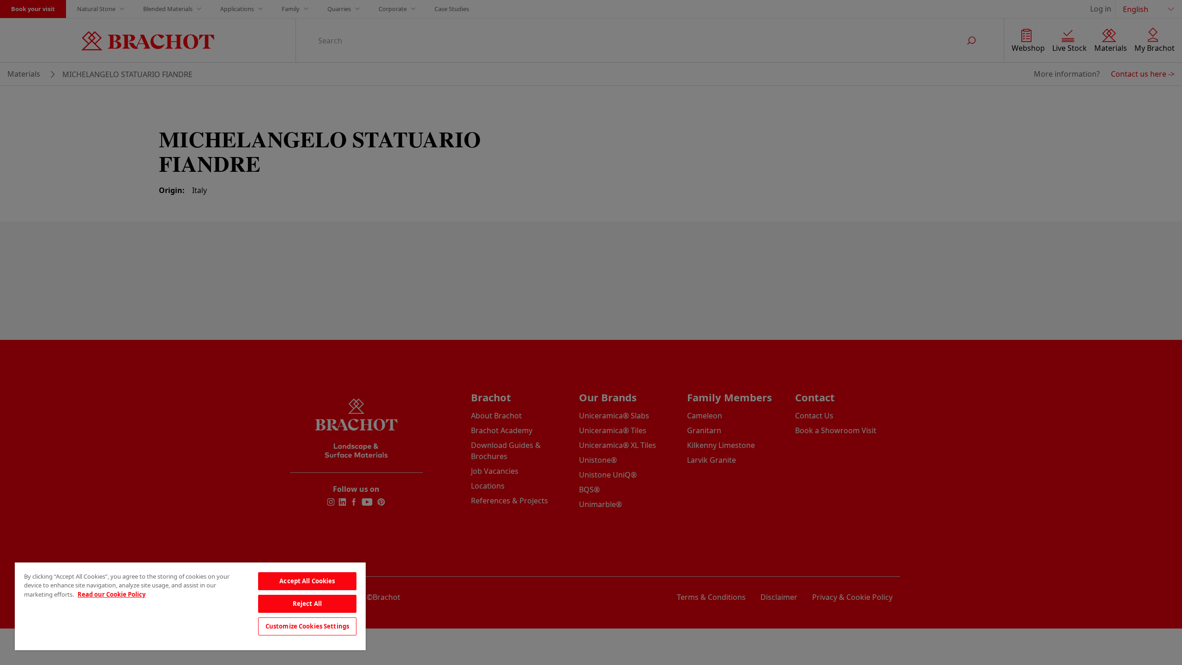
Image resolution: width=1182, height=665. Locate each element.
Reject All (307, 603)
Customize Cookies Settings (307, 626)
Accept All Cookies (307, 581)
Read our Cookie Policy (111, 594)
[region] (190, 606)
